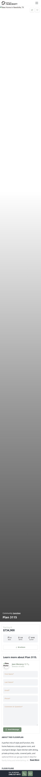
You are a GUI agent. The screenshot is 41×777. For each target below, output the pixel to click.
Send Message (13, 729)
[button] (30, 773)
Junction (17, 613)
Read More (34, 760)
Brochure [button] (23, 647)
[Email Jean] (25, 664)
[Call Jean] (28, 664)
